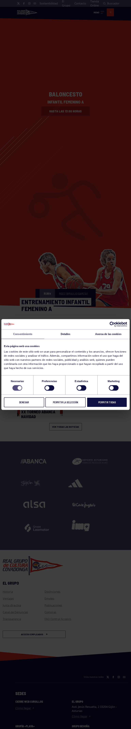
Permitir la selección (65, 402)
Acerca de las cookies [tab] (108, 334)
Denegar (24, 402)
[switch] (49, 388)
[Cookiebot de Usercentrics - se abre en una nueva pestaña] (112, 324)
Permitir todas (107, 402)
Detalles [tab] (65, 334)
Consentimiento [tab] (22, 334)
